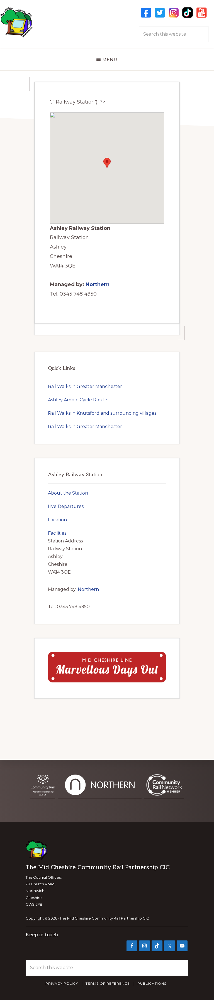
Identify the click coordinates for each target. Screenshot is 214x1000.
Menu (110, 59)
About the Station (68, 493)
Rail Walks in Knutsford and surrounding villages (102, 413)
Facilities (57, 533)
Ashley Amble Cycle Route (77, 399)
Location (57, 519)
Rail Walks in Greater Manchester (85, 386)
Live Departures (66, 506)
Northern (98, 284)
